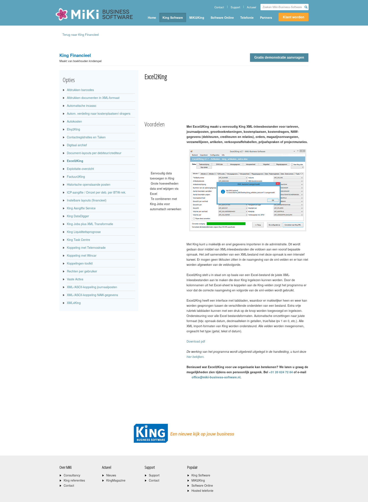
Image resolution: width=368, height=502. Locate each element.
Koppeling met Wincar (81, 255)
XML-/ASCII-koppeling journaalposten (92, 287)
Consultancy (72, 475)
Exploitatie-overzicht (80, 168)
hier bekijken (195, 356)
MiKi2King (196, 17)
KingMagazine (115, 480)
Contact (219, 7)
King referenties (74, 480)
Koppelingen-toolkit (80, 263)
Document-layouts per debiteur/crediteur (94, 153)
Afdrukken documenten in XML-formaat (93, 97)
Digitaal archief (77, 145)
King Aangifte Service (81, 208)
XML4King (74, 303)
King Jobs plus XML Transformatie (90, 224)
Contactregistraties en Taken (86, 137)
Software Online (222, 17)
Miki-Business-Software (76, 21)
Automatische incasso (81, 105)
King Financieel (80, 57)
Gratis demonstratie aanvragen (279, 57)
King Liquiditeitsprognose (84, 232)
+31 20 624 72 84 (281, 372)
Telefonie (247, 17)
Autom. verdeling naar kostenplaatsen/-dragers (98, 113)
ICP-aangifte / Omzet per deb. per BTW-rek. (96, 192)
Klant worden (293, 16)
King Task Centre (78, 239)
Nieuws (111, 475)
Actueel (251, 7)
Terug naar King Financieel (80, 34)
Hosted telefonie (202, 490)
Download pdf (196, 341)
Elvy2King (73, 129)
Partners (266, 17)
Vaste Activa (75, 279)
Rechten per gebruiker (82, 271)
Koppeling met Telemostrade (86, 247)
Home (152, 17)
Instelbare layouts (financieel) (86, 200)
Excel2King (75, 161)
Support (235, 7)
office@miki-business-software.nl (215, 377)
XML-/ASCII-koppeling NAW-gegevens (92, 295)
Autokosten (74, 121)
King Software (172, 17)
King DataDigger (78, 216)
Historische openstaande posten (88, 184)
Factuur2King (76, 176)
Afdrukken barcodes (80, 90)
